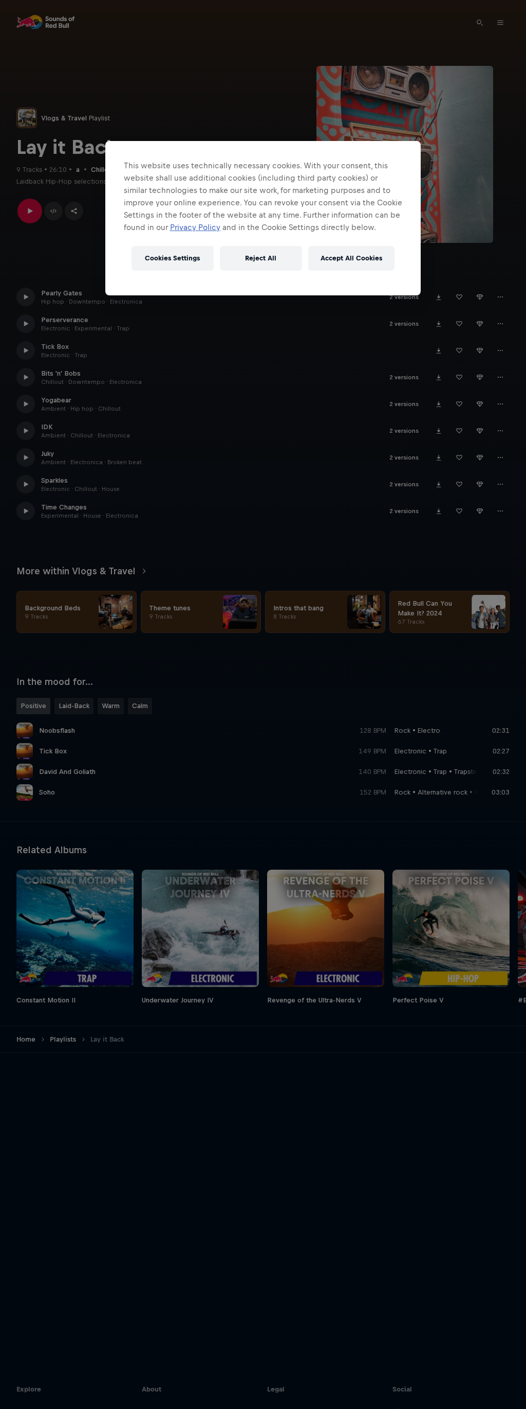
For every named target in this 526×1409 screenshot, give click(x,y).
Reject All (260, 258)
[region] (263, 218)
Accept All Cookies (351, 258)
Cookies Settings (172, 258)
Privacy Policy (195, 227)
